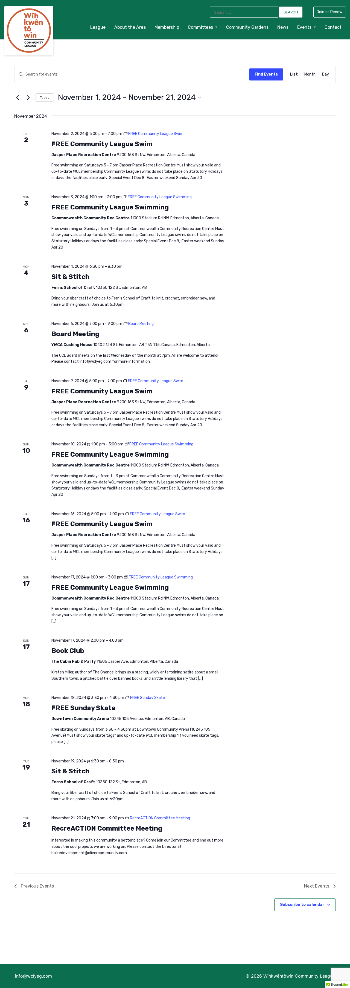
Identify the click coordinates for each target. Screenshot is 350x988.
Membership (166, 27)
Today (44, 97)
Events (305, 27)
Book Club (67, 651)
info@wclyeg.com (33, 976)
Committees (201, 27)
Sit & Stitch (70, 277)
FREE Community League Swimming (110, 207)
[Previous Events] (17, 97)
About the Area (130, 27)
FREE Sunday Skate (83, 708)
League (98, 27)
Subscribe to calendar (302, 904)
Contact (333, 27)
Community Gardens (247, 27)
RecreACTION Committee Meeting (106, 828)
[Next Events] (28, 97)
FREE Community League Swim (102, 144)
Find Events (266, 74)
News (282, 27)
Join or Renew (330, 12)
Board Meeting (75, 334)
